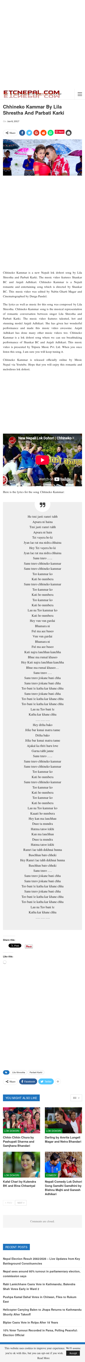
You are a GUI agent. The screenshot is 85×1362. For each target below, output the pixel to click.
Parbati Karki (36, 1072)
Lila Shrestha (18, 1072)
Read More (43, 1358)
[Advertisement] (42, 44)
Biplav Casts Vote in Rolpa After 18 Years (30, 1322)
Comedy (51, 1175)
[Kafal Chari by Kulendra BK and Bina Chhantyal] (21, 1165)
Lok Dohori (11, 1130)
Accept (73, 1353)
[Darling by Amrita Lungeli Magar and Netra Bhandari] (63, 1120)
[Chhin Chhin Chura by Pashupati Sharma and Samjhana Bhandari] (21, 1120)
